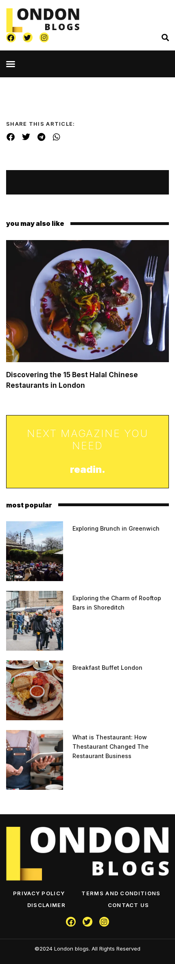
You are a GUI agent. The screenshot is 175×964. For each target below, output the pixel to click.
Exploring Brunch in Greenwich (116, 528)
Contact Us (128, 905)
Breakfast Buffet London (107, 667)
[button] (10, 64)
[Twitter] (28, 37)
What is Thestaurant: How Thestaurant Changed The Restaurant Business (110, 746)
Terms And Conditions (120, 893)
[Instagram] (44, 37)
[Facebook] (11, 37)
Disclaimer (46, 905)
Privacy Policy (39, 893)
